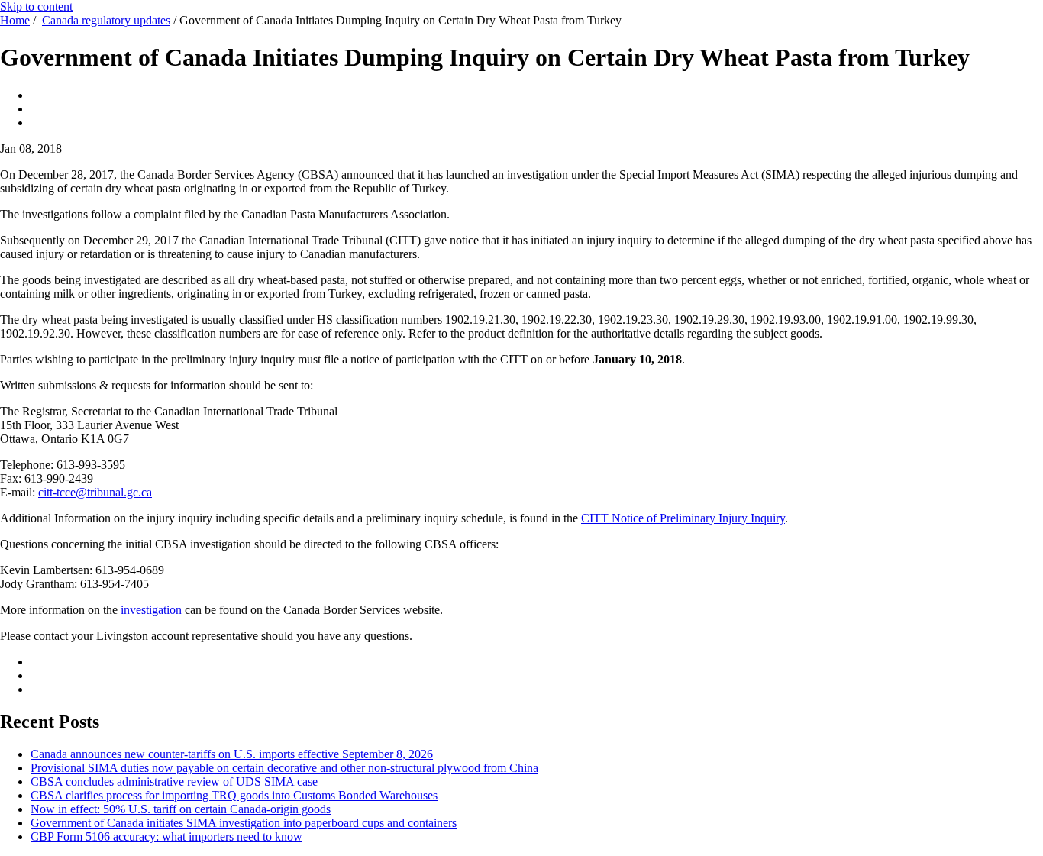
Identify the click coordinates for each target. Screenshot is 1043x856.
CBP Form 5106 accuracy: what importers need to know (166, 836)
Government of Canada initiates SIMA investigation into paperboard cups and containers (244, 822)
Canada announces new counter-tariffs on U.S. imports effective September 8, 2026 (232, 754)
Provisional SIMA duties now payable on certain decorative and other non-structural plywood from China (284, 767)
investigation (151, 609)
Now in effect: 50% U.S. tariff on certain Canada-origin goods (181, 809)
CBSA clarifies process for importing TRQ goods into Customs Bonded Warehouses (234, 795)
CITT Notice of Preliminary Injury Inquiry (683, 518)
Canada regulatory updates (106, 20)
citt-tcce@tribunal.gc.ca (95, 492)
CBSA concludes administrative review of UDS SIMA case (174, 781)
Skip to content (36, 6)
